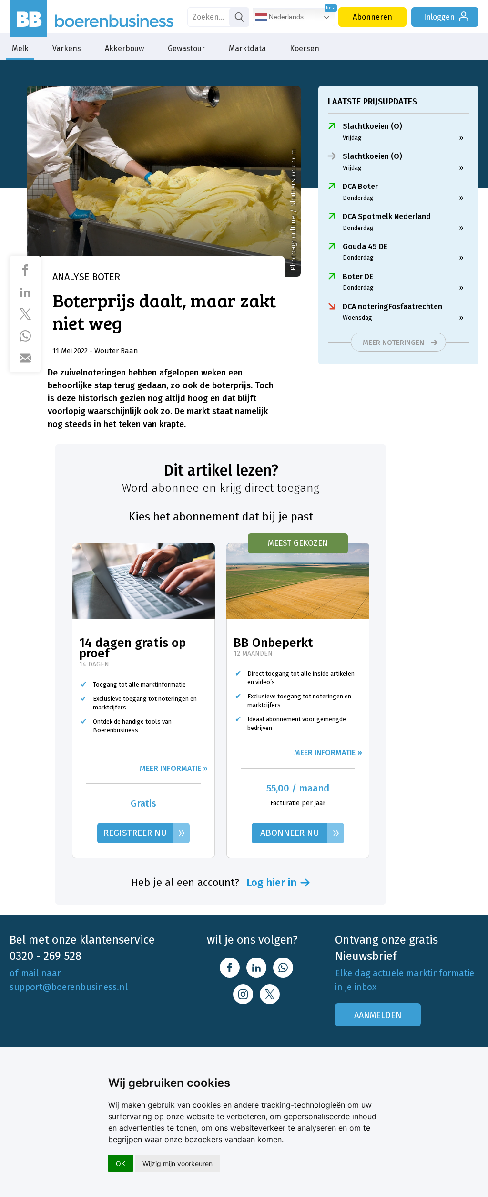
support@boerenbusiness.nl (69, 986)
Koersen (304, 48)
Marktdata (247, 48)
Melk (20, 48)
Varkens (66, 48)
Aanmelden (378, 1015)
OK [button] (120, 1163)
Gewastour (186, 48)
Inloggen (439, 16)
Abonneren (372, 16)
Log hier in (271, 882)
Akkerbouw (124, 48)
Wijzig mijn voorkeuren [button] (177, 1163)
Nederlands (285, 17)
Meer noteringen (393, 342)
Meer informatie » (174, 768)
